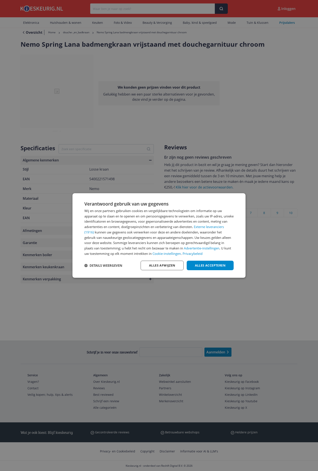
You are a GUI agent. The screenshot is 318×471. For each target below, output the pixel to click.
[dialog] (159, 235)
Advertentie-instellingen (201, 248)
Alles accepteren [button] (210, 265)
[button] (103, 265)
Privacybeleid (192, 253)
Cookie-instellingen (167, 253)
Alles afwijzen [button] (162, 265)
